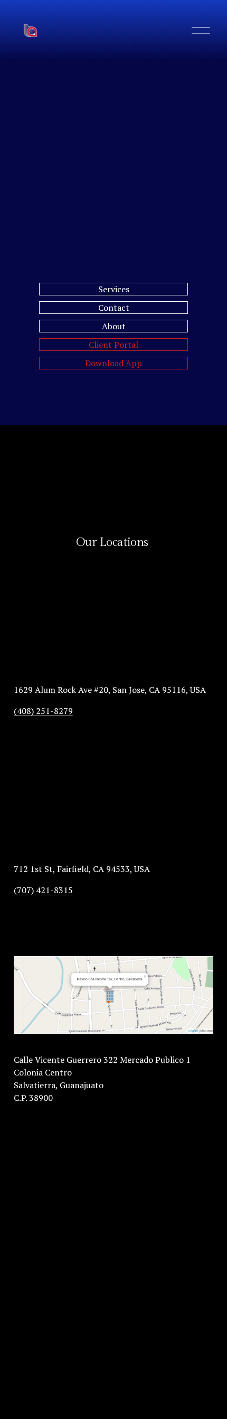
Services (113, 289)
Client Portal (113, 344)
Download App (113, 363)
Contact (113, 307)
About (114, 326)
